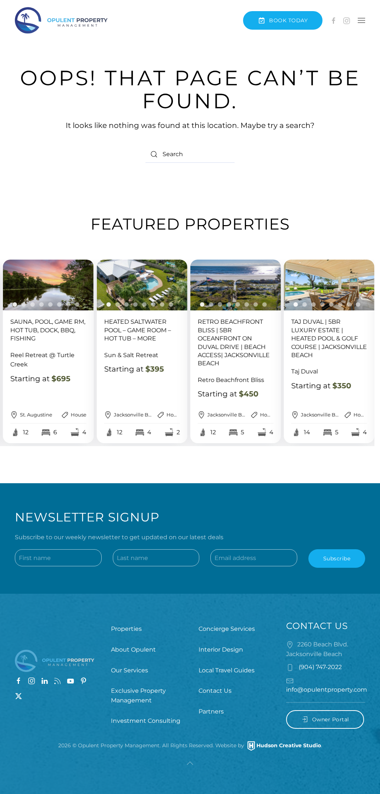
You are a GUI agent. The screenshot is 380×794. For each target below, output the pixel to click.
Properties (126, 628)
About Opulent (133, 649)
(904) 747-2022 (319, 667)
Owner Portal (330, 719)
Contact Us (215, 690)
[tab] (15, 304)
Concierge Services (227, 628)
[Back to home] (61, 20)
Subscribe (337, 558)
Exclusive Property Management (138, 695)
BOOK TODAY (288, 20)
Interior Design (221, 649)
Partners (211, 711)
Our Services (129, 670)
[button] (361, 20)
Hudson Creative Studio (288, 745)
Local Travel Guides (227, 670)
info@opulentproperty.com (326, 689)
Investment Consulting (145, 720)
